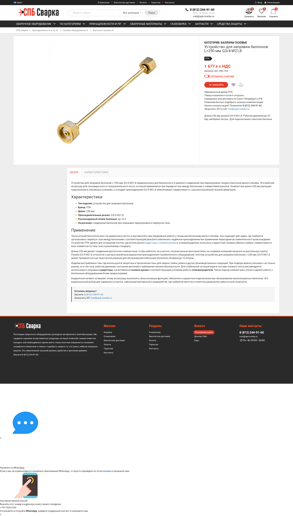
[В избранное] (233, 85)
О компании (103, 2)
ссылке (106, 471)
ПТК (207, 58)
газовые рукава (167, 242)
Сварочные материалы (146, 23)
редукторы (151, 242)
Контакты (169, 2)
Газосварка (179, 23)
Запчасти (202, 23)
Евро (196, 340)
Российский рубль (204, 332)
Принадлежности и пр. (105, 23)
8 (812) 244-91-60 (252, 105)
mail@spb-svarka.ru (203, 16)
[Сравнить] (241, 85)
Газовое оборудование (74, 30)
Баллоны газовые (102, 30)
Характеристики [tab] (96, 172)
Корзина (108, 332)
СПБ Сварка (22, 30)
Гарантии (155, 2)
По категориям (70, 23)
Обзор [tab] (74, 172)
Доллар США (200, 336)
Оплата (143, 2)
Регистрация (273, 2)
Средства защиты (229, 23)
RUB (18, 3)
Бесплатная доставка (124, 2)
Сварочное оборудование (33, 23)
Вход (259, 2)
